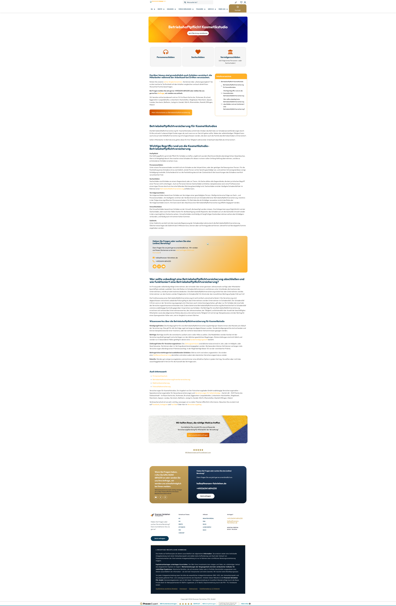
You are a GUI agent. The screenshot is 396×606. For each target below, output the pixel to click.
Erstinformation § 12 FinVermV (210, 589)
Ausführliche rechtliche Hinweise (166, 589)
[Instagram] (159, 266)
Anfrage (161, 93)
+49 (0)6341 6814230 (235, 518)
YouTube (174, 404)
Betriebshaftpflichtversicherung (172, 189)
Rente (181, 524)
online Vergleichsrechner (173, 82)
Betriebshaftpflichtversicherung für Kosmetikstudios (233, 86)
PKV (180, 530)
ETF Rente (182, 527)
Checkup (181, 533)
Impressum (183, 589)
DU (179, 521)
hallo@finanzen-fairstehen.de (211, 483)
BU (179, 518)
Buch (204, 530)
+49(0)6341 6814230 (207, 488)
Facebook (155, 404)
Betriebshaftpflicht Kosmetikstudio (232, 81)
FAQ (204, 521)
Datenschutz (193, 589)
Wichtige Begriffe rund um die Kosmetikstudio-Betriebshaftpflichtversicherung (233, 93)
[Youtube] (163, 266)
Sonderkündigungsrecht (199, 340)
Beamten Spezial (208, 518)
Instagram (164, 404)
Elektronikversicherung (161, 383)
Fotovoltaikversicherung (162, 386)
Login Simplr (207, 527)
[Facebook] (155, 266)
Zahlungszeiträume (192, 344)
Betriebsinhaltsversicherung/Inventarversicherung (171, 379)
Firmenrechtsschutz (160, 376)
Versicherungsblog (194, 404)
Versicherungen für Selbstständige (207, 393)
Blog (204, 524)
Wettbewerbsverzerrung (162, 355)
